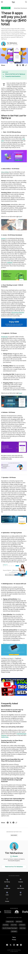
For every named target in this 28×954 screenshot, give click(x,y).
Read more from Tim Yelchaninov (14, 866)
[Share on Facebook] (23, 65)
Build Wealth (14, 931)
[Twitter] (10, 945)
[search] (26, 2)
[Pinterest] (21, 945)
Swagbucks (4, 336)
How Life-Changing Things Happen (10, 928)
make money (5, 7)
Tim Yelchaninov (12, 43)
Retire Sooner (19, 921)
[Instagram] (14, 945)
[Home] (14, 2)
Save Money (5, 924)
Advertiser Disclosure (20, 8)
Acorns (3, 238)
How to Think (13, 924)
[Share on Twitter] (20, 65)
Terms (14, 937)
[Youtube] (17, 945)
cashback (9, 262)
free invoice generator (18, 312)
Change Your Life (9, 921)
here (20, 393)
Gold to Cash (4, 737)
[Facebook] (7, 945)
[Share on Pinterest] (17, 65)
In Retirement (22, 924)
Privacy (14, 939)
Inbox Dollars (5, 172)
